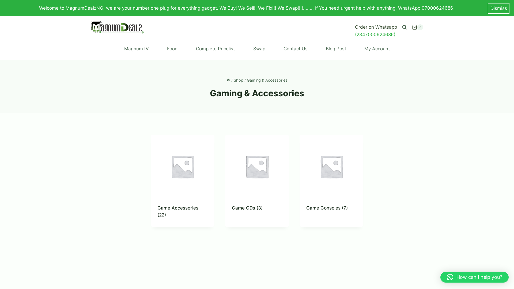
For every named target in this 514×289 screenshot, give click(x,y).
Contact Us (296, 48)
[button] (474, 277)
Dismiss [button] (498, 8)
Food (172, 48)
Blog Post (336, 48)
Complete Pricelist (215, 48)
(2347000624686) (375, 34)
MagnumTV (136, 48)
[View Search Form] (404, 27)
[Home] (228, 80)
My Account (377, 48)
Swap (259, 48)
